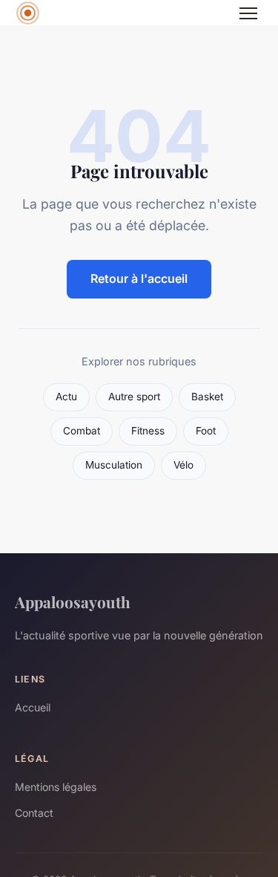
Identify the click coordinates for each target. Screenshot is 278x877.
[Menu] (248, 13)
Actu (66, 396)
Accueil (32, 707)
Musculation (113, 465)
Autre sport (134, 396)
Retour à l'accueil (139, 278)
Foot (206, 431)
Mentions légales (55, 786)
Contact (34, 812)
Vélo (183, 465)
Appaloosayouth (72, 601)
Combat (81, 431)
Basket (207, 396)
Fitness (148, 431)
